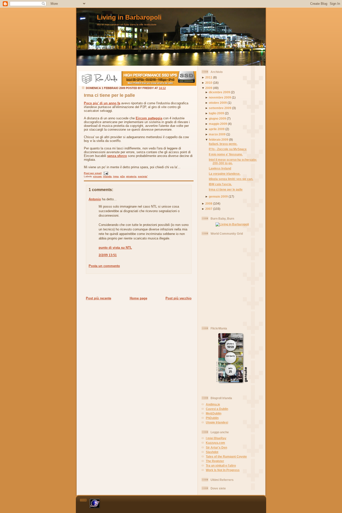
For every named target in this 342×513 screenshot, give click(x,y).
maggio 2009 (218, 123)
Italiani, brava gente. (223, 143)
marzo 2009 (217, 134)
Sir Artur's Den (216, 447)
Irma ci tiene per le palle (109, 95)
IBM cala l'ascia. (220, 184)
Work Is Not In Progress (223, 470)
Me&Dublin (213, 413)
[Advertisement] (137, 284)
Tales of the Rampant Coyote (226, 456)
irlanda (107, 176)
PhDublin (212, 417)
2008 (208, 203)
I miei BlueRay (216, 438)
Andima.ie (213, 404)
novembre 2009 (220, 97)
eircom (97, 176)
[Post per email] (105, 173)
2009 (208, 88)
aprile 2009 (217, 129)
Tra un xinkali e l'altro (221, 465)
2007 (208, 208)
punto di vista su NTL (115, 247)
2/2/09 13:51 (108, 255)
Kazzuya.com (215, 442)
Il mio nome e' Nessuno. (226, 154)
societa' (142, 176)
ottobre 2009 (218, 102)
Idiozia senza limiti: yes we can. (231, 179)
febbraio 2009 (218, 139)
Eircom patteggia (149, 118)
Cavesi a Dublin (217, 408)
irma (116, 176)
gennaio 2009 (218, 196)
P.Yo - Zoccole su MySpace (228, 149)
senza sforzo (117, 156)
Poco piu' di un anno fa (102, 103)
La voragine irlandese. (224, 173)
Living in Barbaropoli (129, 17)
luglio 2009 (216, 113)
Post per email (93, 173)
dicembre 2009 (219, 92)
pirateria (131, 176)
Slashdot (212, 452)
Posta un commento (104, 266)
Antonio (95, 199)
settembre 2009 (220, 108)
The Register (215, 461)
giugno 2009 (217, 118)
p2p (122, 176)
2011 (208, 77)
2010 (208, 82)
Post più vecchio (178, 298)
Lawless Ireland (220, 168)
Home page (138, 298)
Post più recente (98, 298)
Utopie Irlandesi (217, 422)
